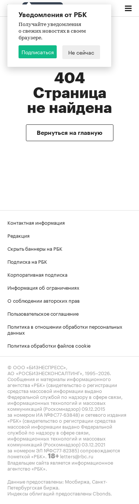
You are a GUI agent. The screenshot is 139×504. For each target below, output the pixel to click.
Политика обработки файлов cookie (49, 345)
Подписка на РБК (27, 261)
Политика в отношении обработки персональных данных (64, 329)
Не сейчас (81, 52)
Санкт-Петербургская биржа (57, 484)
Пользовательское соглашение (43, 313)
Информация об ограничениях (43, 287)
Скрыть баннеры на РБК (34, 248)
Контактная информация (36, 222)
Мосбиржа (77, 481)
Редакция (18, 235)
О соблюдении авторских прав (43, 300)
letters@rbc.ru (76, 455)
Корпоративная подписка (37, 274)
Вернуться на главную (69, 133)
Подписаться (37, 52)
